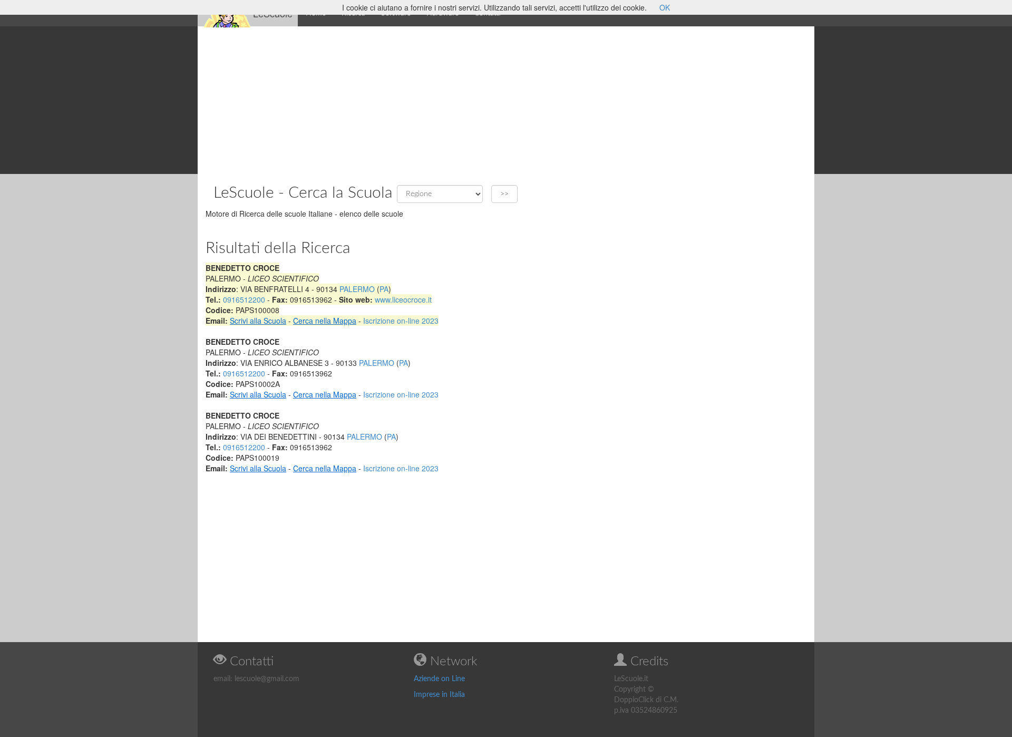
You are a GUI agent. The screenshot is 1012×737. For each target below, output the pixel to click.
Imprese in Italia (439, 695)
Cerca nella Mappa (324, 320)
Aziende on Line (439, 679)
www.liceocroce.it (403, 299)
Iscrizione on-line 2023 (401, 320)
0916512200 (244, 299)
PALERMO (357, 289)
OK (664, 7)
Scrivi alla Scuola (258, 320)
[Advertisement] (506, 100)
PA (384, 289)
